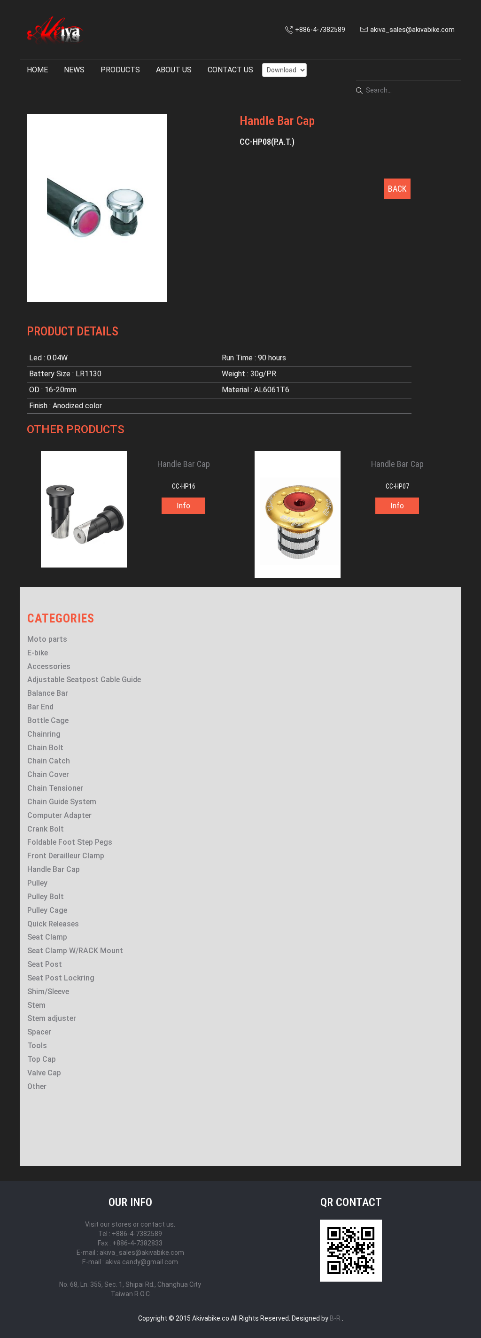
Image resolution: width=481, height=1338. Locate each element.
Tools (37, 1045)
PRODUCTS (120, 69)
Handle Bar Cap (53, 869)
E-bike (37, 652)
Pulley (37, 883)
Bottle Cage (48, 720)
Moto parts (47, 639)
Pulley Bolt (45, 896)
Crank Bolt (45, 829)
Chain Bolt (45, 747)
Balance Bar (47, 693)
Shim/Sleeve (48, 991)
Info (183, 505)
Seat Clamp (47, 937)
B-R (335, 1318)
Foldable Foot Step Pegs (69, 842)
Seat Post (44, 964)
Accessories (48, 666)
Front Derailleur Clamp (65, 855)
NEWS (74, 69)
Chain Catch (48, 760)
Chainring (44, 734)
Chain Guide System (61, 801)
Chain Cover (48, 774)
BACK (397, 189)
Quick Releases (53, 923)
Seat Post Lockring (60, 977)
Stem (36, 1005)
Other (37, 1086)
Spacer (39, 1031)
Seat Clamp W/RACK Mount (75, 950)
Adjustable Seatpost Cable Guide (84, 679)
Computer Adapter (59, 815)
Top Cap (41, 1059)
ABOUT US (174, 69)
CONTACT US (230, 69)
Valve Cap (44, 1072)
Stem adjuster (51, 1018)
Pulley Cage (47, 910)
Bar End (40, 706)
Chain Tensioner (55, 788)
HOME (37, 69)
